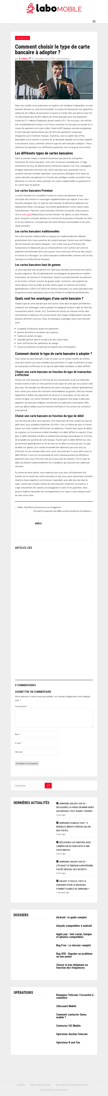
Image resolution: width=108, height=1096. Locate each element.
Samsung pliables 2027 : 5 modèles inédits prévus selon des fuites (73, 826)
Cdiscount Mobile (66, 1006)
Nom (17, 734)
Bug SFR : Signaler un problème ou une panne (74, 955)
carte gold (27, 214)
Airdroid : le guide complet (71, 917)
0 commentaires (62, 58)
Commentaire (21, 706)
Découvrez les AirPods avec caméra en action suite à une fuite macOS (73, 846)
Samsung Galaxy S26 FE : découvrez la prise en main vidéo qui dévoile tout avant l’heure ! (75, 807)
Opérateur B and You (68, 1042)
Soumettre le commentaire (27, 763)
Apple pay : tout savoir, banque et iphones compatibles (74, 935)
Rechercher (48, 785)
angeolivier (24, 609)
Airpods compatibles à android (74, 925)
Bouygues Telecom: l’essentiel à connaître (75, 996)
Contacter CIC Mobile (68, 1025)
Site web (18, 751)
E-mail (18, 743)
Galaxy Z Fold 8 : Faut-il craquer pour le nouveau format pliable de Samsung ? (72, 884)
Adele (24, 58)
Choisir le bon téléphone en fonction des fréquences (72, 966)
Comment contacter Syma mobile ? (71, 1016)
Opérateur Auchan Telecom (72, 1034)
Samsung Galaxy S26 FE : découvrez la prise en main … (44, 604)
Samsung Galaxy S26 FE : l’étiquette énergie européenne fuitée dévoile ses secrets (74, 865)
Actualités (22, 38)
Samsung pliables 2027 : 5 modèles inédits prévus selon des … (48, 667)
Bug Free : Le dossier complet (73, 945)
